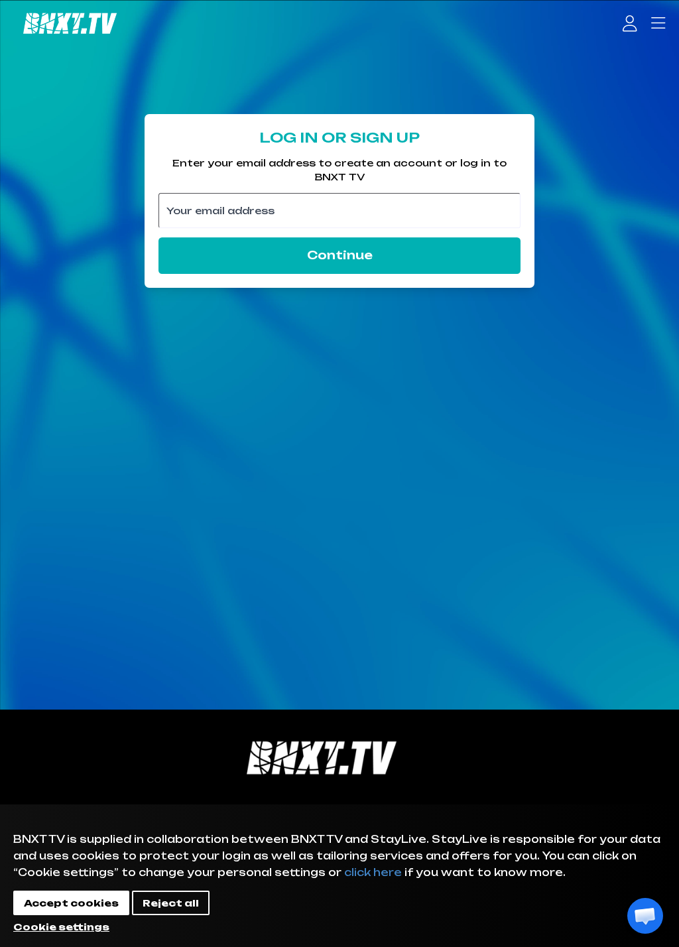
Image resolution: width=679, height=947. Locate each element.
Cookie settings (61, 926)
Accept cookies (71, 903)
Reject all (171, 903)
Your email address (220, 210)
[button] (645, 916)
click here (373, 872)
